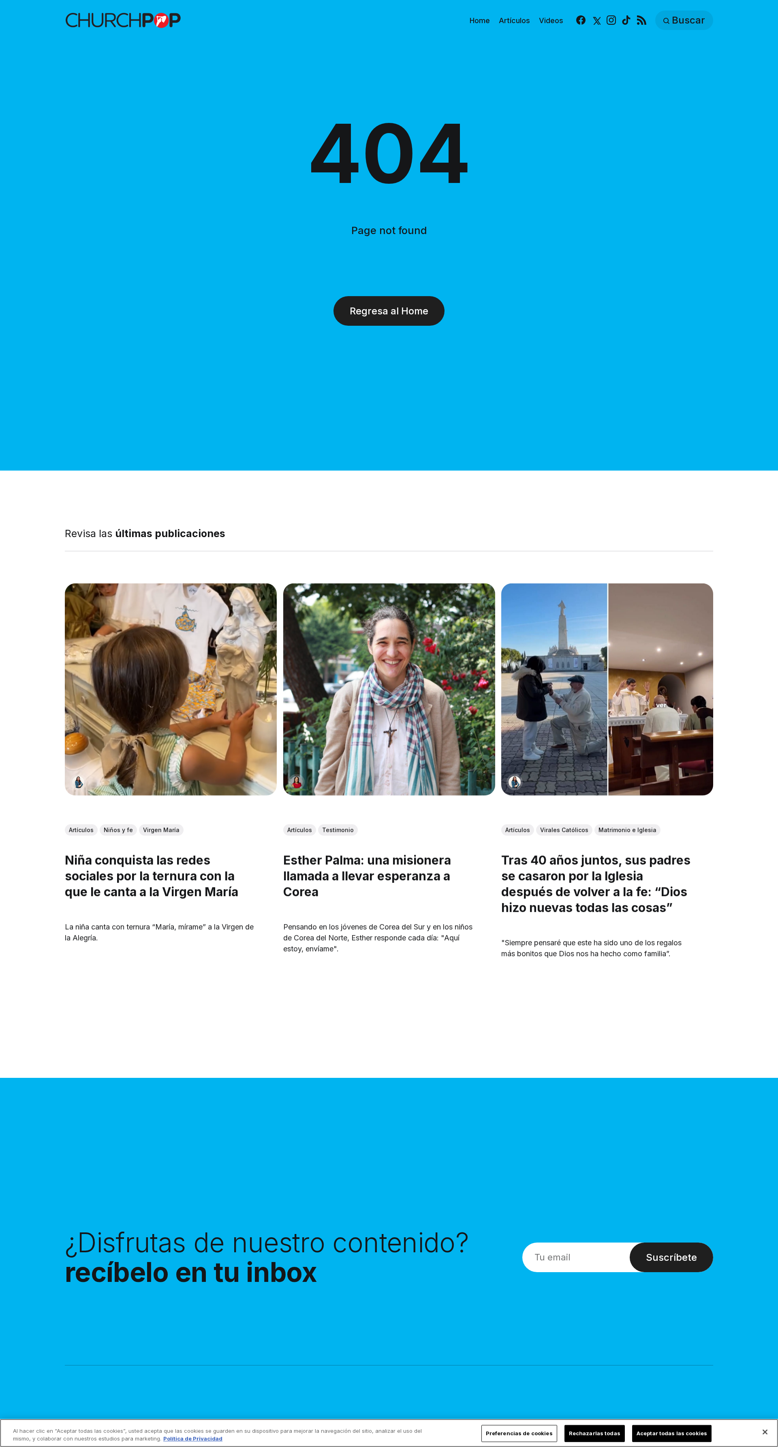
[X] (596, 20)
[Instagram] (611, 20)
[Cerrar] (765, 1432)
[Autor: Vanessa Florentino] (297, 782)
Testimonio (338, 829)
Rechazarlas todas (594, 1433)
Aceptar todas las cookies (672, 1433)
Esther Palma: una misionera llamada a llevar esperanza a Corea (367, 876)
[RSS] (641, 20)
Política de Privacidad (192, 1438)
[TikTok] (626, 20)
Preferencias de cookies (519, 1433)
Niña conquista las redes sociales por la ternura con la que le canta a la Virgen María (151, 876)
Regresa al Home (389, 311)
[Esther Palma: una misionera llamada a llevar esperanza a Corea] (389, 689)
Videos (551, 20)
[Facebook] (581, 20)
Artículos (514, 20)
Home (480, 20)
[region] (389, 1433)
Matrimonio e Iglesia (627, 829)
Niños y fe (118, 829)
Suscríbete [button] (671, 1257)
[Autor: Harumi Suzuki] (78, 782)
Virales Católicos (564, 829)
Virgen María (161, 829)
